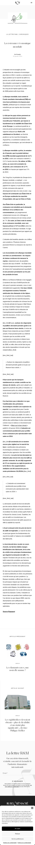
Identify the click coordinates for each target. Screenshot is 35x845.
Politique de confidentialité (10, 842)
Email (5, 773)
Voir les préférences (17, 839)
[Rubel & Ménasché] (17, 2)
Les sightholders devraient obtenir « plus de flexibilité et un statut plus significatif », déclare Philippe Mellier (17, 725)
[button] (32, 808)
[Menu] (30, 2)
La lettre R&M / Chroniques (17, 34)
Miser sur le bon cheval (19, 425)
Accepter (17, 828)
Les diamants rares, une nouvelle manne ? (17, 669)
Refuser (17, 834)
